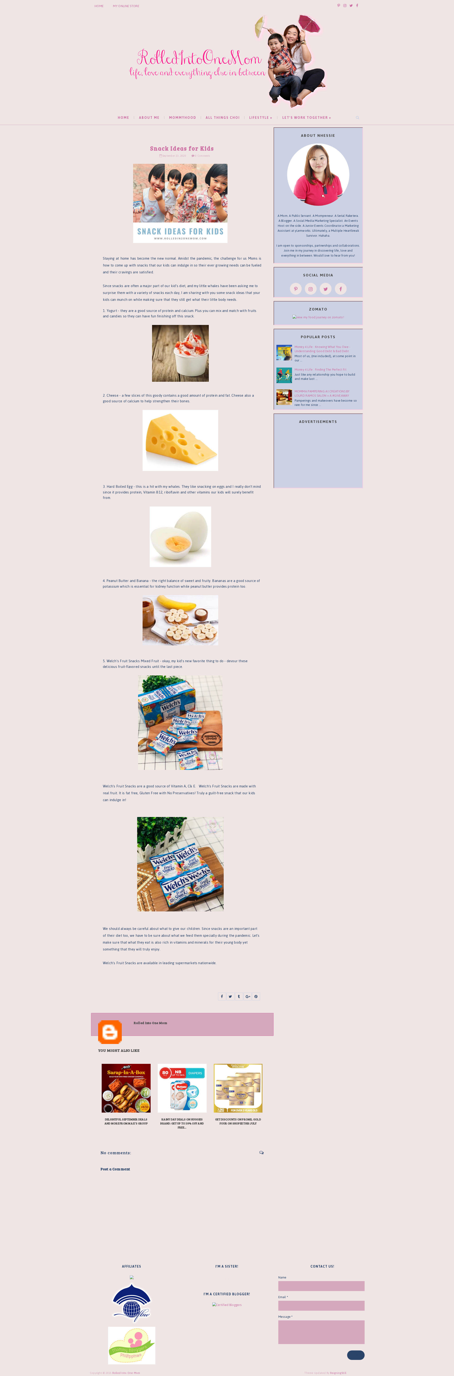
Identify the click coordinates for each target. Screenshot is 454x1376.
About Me (149, 118)
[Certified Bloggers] (227, 1305)
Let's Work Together (305, 118)
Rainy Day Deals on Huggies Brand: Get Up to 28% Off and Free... (182, 1123)
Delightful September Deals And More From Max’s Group (126, 1121)
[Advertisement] (318, 456)
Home (99, 6)
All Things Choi (223, 118)
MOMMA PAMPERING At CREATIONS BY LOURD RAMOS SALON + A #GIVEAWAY (322, 393)
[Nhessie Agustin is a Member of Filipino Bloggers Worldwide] (131, 1303)
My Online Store (126, 6)
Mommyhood (182, 118)
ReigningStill (338, 1373)
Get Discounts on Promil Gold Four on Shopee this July (238, 1121)
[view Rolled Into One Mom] (318, 317)
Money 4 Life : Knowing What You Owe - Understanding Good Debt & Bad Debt (322, 349)
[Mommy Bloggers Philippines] (131, 1345)
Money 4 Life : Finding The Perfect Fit (320, 370)
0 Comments (202, 155)
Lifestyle (259, 118)
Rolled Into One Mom (126, 1373)
